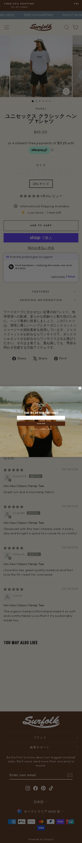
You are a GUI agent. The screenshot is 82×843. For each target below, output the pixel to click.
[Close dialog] (79, 388)
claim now (41, 423)
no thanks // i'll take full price (41, 428)
